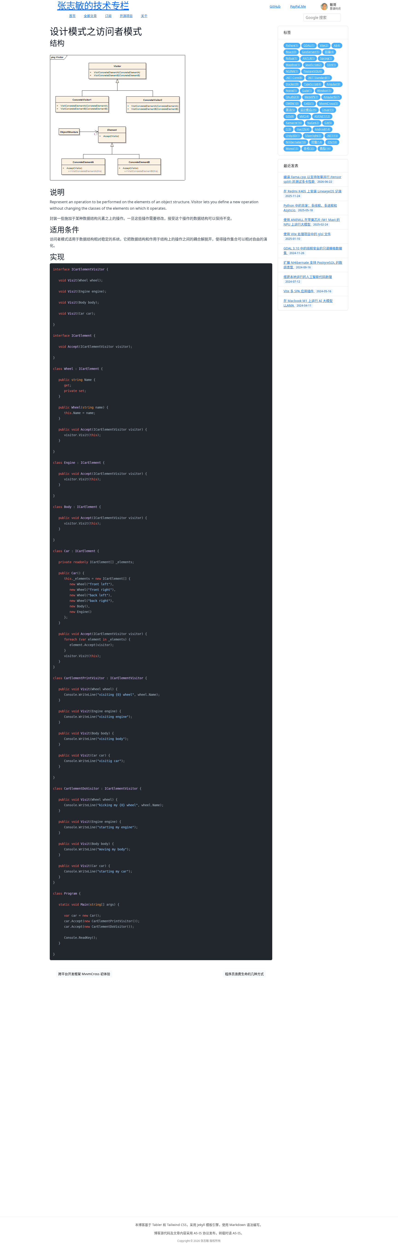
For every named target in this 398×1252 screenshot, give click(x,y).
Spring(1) (326, 58)
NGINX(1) (292, 71)
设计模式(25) (308, 110)
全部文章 (90, 16)
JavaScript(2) (313, 65)
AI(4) (337, 45)
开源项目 (126, 16)
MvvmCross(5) (328, 103)
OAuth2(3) (292, 97)
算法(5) (290, 110)
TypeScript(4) (312, 84)
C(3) (288, 129)
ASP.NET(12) (322, 116)
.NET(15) (332, 136)
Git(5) (328, 123)
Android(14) (322, 129)
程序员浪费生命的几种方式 (244, 974)
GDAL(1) (309, 45)
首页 (72, 16)
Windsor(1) (324, 91)
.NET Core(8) (294, 78)
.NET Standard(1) (319, 78)
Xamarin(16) (294, 123)
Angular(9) (333, 84)
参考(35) (309, 149)
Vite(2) (324, 45)
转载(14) (316, 142)
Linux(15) (328, 110)
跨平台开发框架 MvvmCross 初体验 (84, 974)
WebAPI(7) (311, 97)
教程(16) (325, 149)
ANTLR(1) (309, 58)
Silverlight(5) (313, 136)
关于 (144, 16)
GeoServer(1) (310, 52)
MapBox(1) (293, 65)
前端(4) (329, 52)
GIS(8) (290, 116)
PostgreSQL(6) (313, 71)
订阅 (108, 16)
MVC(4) (304, 116)
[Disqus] (161, 1041)
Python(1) (292, 45)
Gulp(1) (307, 91)
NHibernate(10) (296, 142)
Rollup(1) (291, 58)
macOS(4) (303, 129)
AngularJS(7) (331, 97)
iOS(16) (332, 142)
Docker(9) (292, 84)
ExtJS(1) (309, 103)
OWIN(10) (292, 103)
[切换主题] (315, 6)
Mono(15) (292, 149)
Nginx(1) (291, 91)
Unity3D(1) (293, 136)
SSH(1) (331, 65)
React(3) (291, 52)
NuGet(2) (313, 123)
